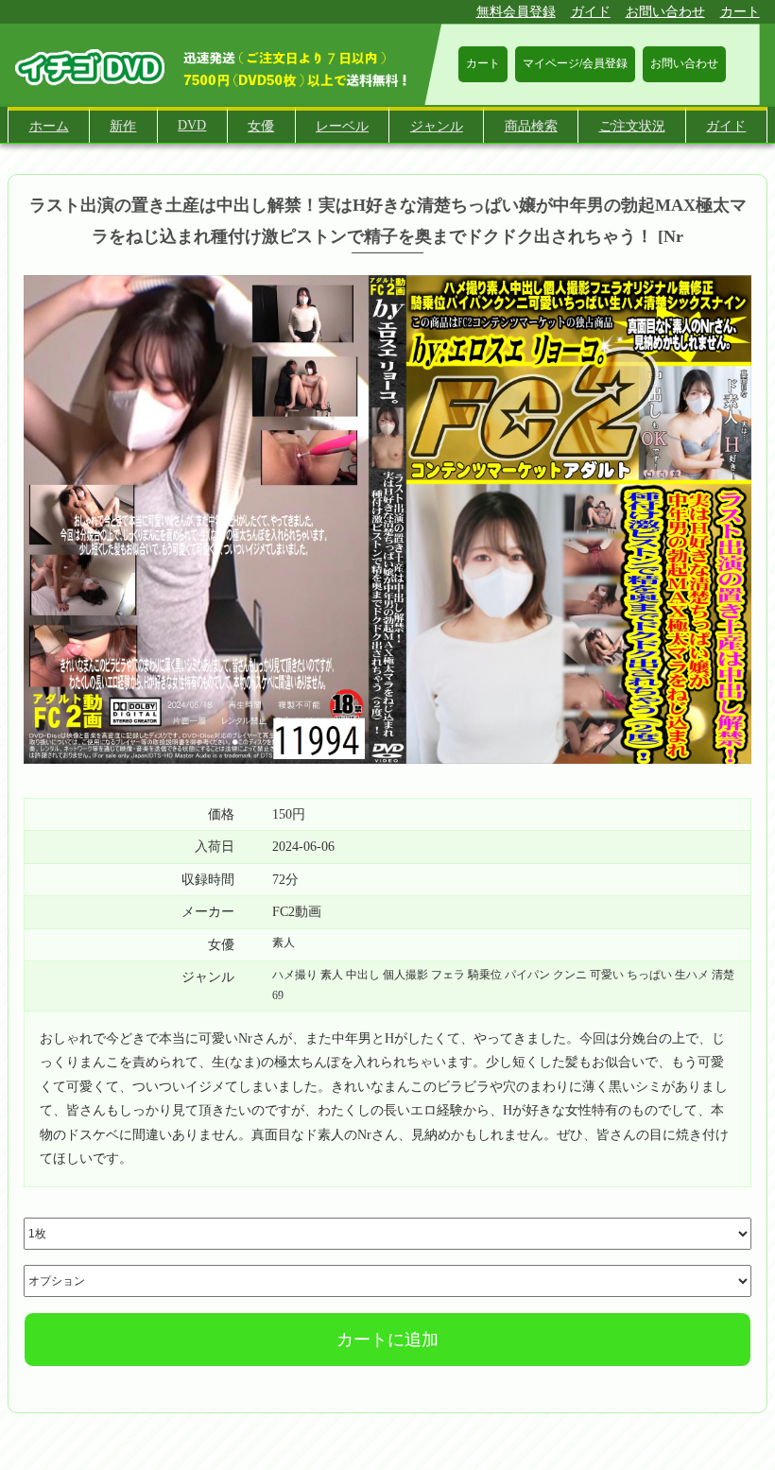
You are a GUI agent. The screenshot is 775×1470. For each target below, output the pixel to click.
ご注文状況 (632, 126)
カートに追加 (387, 1339)
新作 (123, 126)
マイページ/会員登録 (575, 63)
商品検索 (531, 126)
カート (740, 12)
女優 (261, 126)
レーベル (342, 126)
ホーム (49, 126)
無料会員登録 (516, 12)
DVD (192, 125)
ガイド (591, 12)
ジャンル (436, 126)
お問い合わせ (665, 12)
